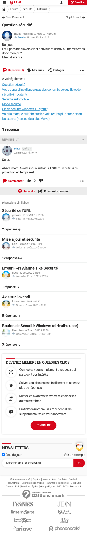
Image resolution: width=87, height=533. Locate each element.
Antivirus (42, 9)
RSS (17, 486)
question (80, 2)
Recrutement (13, 482)
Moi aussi (38, 70)
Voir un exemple (74, 455)
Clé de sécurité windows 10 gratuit (24, 109)
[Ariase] (23, 528)
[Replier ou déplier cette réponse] (83, 139)
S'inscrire (43, 425)
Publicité (62, 479)
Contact (73, 479)
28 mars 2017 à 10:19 (38, 37)
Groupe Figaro (47, 486)
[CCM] (15, 2)
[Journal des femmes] (23, 504)
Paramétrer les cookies (57, 482)
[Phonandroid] (64, 528)
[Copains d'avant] (23, 520)
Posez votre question (56, 191)
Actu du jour (13, 455)
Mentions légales (29, 486)
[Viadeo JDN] (64, 520)
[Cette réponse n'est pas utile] (40, 181)
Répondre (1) (16, 70)
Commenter (15, 181)
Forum (14, 9)
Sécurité (27, 9)
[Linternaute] (23, 512)
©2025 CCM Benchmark (69, 486)
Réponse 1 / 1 (11, 139)
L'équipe (36, 479)
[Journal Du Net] (64, 504)
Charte (9, 486)
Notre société (49, 479)
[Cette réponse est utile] (28, 181)
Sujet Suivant (73, 17)
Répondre (29, 191)
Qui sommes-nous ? (20, 479)
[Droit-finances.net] (64, 512)
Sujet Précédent (15, 17)
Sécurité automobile (15, 99)
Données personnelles (33, 482)
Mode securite (11, 104)
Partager (58, 70)
